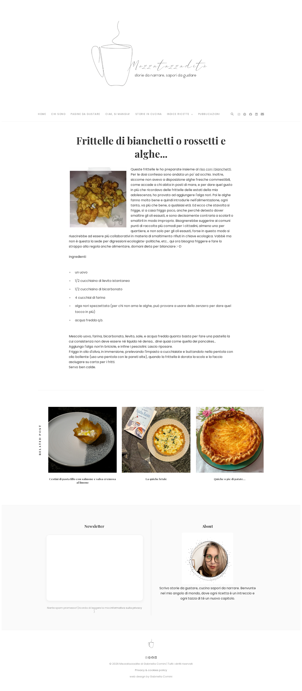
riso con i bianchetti (215, 169)
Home (42, 114)
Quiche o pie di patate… (230, 479)
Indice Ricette (178, 114)
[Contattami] (262, 114)
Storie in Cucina (148, 114)
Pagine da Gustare (85, 114)
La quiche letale (156, 479)
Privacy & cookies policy (151, 670)
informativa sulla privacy (126, 608)
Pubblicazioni (209, 114)
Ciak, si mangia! (117, 114)
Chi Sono (58, 114)
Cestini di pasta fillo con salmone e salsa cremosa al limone (82, 480)
